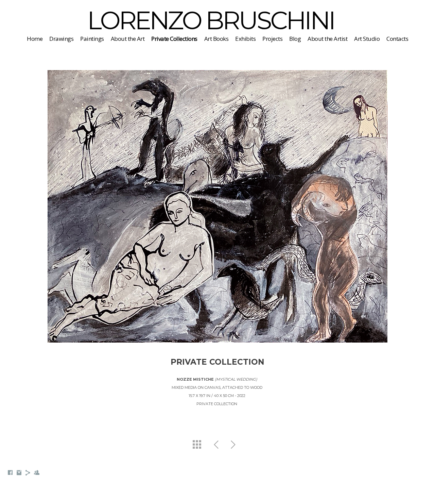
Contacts (397, 39)
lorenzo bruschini (210, 20)
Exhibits (245, 39)
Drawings (61, 39)
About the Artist (327, 39)
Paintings (92, 39)
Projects (272, 39)
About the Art (128, 39)
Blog (295, 39)
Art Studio (367, 39)
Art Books (216, 39)
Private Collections (174, 39)
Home (34, 39)
